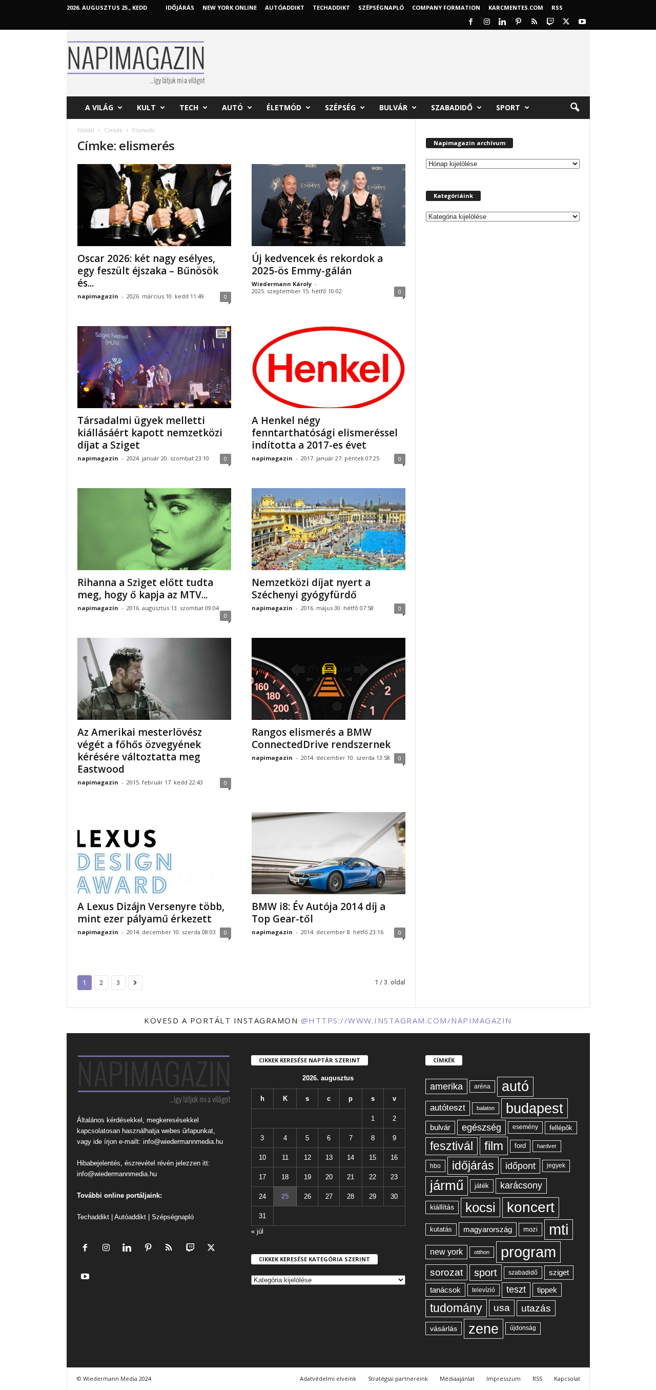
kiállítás (442, 1207)
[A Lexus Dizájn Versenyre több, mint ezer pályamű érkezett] (154, 853)
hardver (547, 1146)
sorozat (446, 1272)
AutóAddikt (284, 7)
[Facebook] (471, 22)
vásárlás (443, 1328)
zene (483, 1329)
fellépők (560, 1128)
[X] (566, 22)
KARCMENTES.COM (515, 7)
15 (372, 1157)
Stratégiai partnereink (398, 1378)
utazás (536, 1308)
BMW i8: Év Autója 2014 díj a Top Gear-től (318, 912)
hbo (435, 1166)
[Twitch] (550, 22)
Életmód (283, 107)
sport (485, 1272)
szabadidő (523, 1272)
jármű (446, 1185)
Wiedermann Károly (282, 284)
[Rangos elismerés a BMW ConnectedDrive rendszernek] (328, 679)
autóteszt (447, 1108)
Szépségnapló (381, 7)
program (528, 1251)
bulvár (440, 1127)
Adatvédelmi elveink (328, 1378)
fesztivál (451, 1146)
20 (329, 1177)
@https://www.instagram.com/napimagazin (406, 1020)
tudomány (456, 1308)
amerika (446, 1086)
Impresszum (503, 1378)
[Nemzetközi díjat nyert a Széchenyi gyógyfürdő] (328, 529)
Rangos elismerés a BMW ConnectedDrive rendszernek (321, 738)
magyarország (487, 1229)
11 (285, 1157)
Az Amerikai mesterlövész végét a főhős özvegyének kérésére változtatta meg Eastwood (139, 751)
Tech (188, 107)
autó (515, 1086)
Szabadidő (452, 107)
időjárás (473, 1165)
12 (307, 1157)
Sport (508, 107)
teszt (516, 1289)
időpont (520, 1166)
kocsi (480, 1207)
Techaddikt (93, 1217)
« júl (257, 1231)
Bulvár (393, 107)
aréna (482, 1086)
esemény (525, 1127)
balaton (486, 1108)
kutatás (441, 1229)
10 (262, 1157)
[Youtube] (582, 22)
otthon (481, 1252)
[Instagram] (487, 22)
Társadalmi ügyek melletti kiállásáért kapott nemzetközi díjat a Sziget (149, 433)
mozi (530, 1229)
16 (394, 1157)
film (493, 1146)
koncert (531, 1207)
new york (446, 1251)
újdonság (523, 1328)
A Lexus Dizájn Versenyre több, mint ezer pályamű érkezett (150, 912)
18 (285, 1177)
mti (558, 1229)
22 (372, 1177)
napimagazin (97, 296)
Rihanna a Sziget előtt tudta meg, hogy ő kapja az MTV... (145, 588)
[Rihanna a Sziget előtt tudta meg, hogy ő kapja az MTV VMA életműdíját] (154, 529)
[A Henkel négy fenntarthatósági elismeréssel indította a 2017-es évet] (328, 367)
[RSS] (534, 22)
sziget (559, 1272)
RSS (557, 7)
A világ (99, 107)
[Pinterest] (518, 22)
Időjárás (180, 7)
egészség (481, 1127)
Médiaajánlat (457, 1378)
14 (350, 1157)
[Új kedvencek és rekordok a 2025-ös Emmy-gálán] (328, 205)
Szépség (340, 107)
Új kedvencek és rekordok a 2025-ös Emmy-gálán (317, 264)
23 (394, 1177)
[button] (574, 107)
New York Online (229, 7)
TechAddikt (331, 7)
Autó (232, 107)
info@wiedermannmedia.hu (183, 1141)
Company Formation (446, 7)
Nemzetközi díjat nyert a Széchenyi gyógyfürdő (311, 588)
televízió (483, 1289)
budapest (534, 1108)
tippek (547, 1289)
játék (482, 1186)
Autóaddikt (130, 1217)
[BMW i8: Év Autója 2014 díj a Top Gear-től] (328, 853)
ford (520, 1146)
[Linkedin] (503, 22)
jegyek (556, 1165)
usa (502, 1307)
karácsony (521, 1185)
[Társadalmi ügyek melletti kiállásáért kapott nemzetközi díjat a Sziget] (154, 367)
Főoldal (85, 130)
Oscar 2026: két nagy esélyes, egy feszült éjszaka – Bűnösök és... (147, 271)
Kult (146, 107)
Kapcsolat (567, 1378)
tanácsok (445, 1289)
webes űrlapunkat (187, 1131)
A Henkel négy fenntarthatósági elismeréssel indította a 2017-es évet (325, 433)
